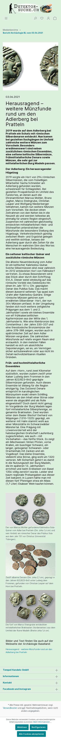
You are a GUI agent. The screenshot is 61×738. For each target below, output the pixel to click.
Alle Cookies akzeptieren (31, 734)
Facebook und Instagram (17, 689)
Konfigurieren (39, 727)
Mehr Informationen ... (42, 722)
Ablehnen (22, 727)
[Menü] (6, 18)
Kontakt (7, 682)
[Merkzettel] (42, 18)
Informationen (11, 676)
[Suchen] (35, 18)
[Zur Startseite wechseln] (30, 8)
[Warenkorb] (55, 18)
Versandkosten (10, 708)
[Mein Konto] (48, 18)
